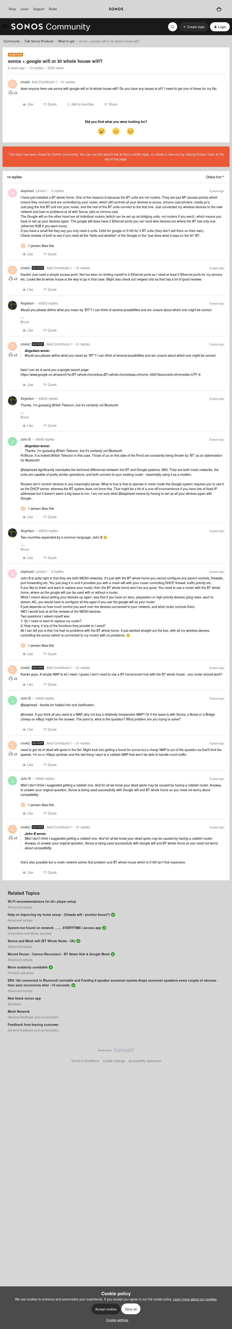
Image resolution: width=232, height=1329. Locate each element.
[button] (5, 27)
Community (12, 41)
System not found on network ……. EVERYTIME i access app (54, 927)
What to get (66, 41)
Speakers (14, 1004)
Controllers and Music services (30, 933)
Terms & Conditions (85, 1060)
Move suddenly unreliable (28, 967)
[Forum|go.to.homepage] (50, 26)
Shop (12, 9)
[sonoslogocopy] (115, 9)
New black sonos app (24, 998)
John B (26, 439)
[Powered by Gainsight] (116, 1051)
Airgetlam (27, 303)
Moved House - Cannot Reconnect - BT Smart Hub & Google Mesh (59, 954)
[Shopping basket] (218, 9)
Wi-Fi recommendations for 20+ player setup (42, 901)
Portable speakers (21, 973)
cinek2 (25, 82)
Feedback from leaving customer (33, 1024)
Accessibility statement (144, 1060)
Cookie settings (114, 1060)
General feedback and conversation (33, 1017)
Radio (53, 9)
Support (38, 9)
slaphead (27, 190)
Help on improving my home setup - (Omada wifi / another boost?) (59, 914)
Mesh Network (19, 1011)
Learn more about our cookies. (195, 1299)
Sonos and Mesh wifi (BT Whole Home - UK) (41, 941)
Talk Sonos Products (39, 41)
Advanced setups (20, 907)
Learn (24, 9)
